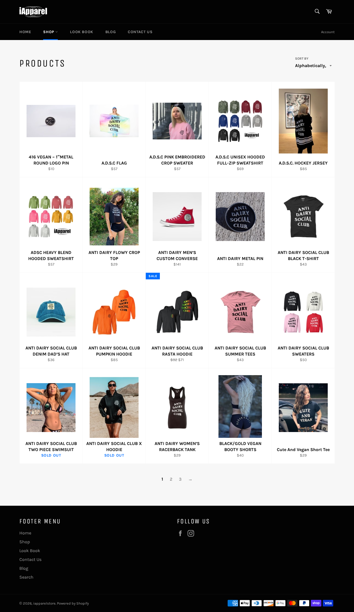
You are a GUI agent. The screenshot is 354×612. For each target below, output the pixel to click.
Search (26, 577)
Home (25, 32)
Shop (49, 32)
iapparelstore (44, 603)
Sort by (301, 58)
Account (328, 32)
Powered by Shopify (73, 603)
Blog (110, 32)
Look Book (81, 32)
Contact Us (140, 32)
